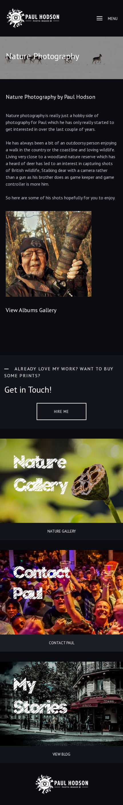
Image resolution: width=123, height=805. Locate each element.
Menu (113, 18)
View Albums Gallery (31, 310)
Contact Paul (61, 643)
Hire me (61, 411)
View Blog (61, 754)
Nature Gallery (61, 531)
